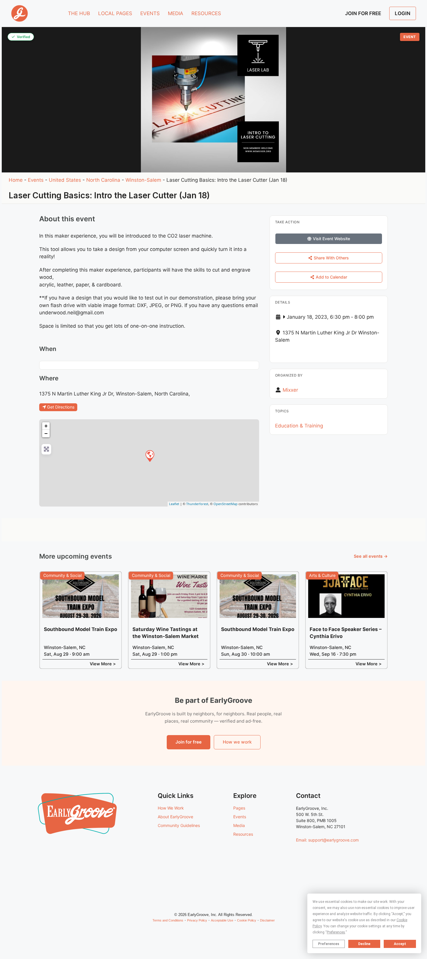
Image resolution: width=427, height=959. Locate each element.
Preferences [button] (336, 932)
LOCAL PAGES (115, 13)
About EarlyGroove (175, 816)
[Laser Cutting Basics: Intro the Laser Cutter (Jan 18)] (149, 455)
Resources (243, 834)
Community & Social (62, 575)
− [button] (46, 433)
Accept (400, 944)
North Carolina (103, 180)
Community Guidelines (179, 825)
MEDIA (175, 13)
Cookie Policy (246, 920)
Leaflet (174, 504)
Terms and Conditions (167, 920)
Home (16, 180)
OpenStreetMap (226, 504)
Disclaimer (267, 920)
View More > (103, 663)
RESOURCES (206, 13)
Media (239, 825)
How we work (237, 742)
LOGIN (402, 13)
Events (36, 180)
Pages (239, 807)
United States (65, 180)
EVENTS (150, 13)
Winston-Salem (143, 180)
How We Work (171, 807)
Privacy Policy (197, 920)
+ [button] (46, 426)
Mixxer (290, 390)
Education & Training (299, 426)
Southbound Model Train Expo (80, 629)
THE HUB (79, 13)
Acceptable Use (222, 920)
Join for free (188, 742)
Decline (364, 944)
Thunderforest (197, 504)
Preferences (328, 944)
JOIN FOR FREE (363, 13)
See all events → (371, 556)
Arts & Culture (322, 575)
